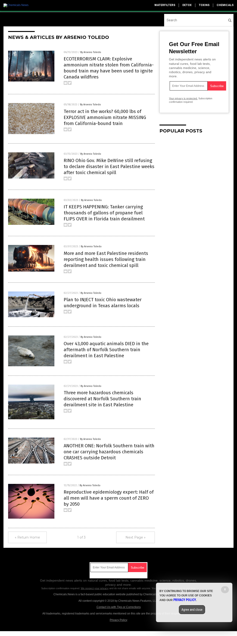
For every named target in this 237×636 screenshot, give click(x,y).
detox (187, 5)
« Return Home (27, 537)
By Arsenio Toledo (90, 52)
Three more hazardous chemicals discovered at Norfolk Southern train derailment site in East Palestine (102, 398)
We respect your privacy (95, 588)
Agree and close (192, 609)
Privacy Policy (118, 620)
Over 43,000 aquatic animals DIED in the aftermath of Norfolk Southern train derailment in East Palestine (106, 349)
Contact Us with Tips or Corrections (119, 607)
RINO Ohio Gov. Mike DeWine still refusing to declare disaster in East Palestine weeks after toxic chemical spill (109, 166)
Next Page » (135, 537)
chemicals (225, 5)
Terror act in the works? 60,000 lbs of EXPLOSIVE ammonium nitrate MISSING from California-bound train (105, 117)
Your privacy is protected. (183, 98)
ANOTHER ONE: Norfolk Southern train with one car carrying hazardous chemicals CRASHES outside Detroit (109, 452)
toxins (204, 5)
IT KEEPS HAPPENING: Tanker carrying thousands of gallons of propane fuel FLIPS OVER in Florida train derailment (104, 213)
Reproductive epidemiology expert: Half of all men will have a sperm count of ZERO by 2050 (109, 498)
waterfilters (164, 5)
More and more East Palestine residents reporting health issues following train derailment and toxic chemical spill (106, 259)
